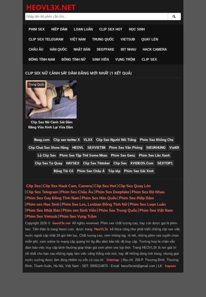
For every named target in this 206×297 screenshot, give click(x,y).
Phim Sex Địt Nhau (148, 192)
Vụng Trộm (125, 59)
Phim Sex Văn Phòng (125, 148)
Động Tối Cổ (63, 171)
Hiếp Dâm (59, 29)
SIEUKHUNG (156, 148)
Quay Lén (149, 39)
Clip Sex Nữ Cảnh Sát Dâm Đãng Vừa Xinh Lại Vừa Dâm (50, 124)
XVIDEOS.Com (141, 163)
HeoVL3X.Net (51, 7)
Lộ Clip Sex (47, 155)
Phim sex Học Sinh (43, 204)
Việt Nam (78, 39)
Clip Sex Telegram (46, 39)
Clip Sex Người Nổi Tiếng (116, 140)
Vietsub (128, 39)
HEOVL (78, 148)
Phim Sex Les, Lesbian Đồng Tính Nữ (94, 204)
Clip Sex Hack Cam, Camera (67, 186)
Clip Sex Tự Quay (48, 163)
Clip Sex (149, 59)
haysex (170, 266)
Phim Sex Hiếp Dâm (136, 198)
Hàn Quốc (58, 49)
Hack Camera (155, 49)
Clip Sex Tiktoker (96, 163)
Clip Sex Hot (110, 29)
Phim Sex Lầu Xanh (154, 155)
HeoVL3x (101, 229)
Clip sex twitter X (67, 140)
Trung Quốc (103, 39)
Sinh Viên (100, 59)
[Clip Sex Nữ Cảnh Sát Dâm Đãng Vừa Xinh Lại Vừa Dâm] (51, 99)
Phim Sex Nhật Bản (43, 210)
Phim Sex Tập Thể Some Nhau (83, 155)
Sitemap (112, 260)
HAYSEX (72, 163)
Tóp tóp (114, 171)
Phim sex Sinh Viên (79, 210)
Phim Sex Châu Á (91, 171)
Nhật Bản (82, 49)
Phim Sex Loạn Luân (148, 204)
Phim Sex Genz (123, 155)
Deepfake (105, 49)
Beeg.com (42, 140)
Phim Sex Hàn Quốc (99, 198)
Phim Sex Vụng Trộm (78, 216)
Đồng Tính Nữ (74, 59)
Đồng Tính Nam (42, 59)
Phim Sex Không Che (156, 140)
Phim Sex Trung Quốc (118, 210)
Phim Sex (37, 29)
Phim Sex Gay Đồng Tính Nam (52, 198)
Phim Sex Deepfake (112, 192)
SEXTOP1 (165, 163)
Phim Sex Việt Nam (156, 210)
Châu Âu (36, 49)
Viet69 (174, 148)
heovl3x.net (61, 223)
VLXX (88, 140)
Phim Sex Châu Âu (76, 192)
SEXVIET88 (96, 148)
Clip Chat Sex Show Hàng (49, 148)
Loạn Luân (83, 29)
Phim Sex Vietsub (41, 216)
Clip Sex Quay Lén (134, 186)
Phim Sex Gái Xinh (139, 171)
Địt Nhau (128, 49)
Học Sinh (137, 29)
